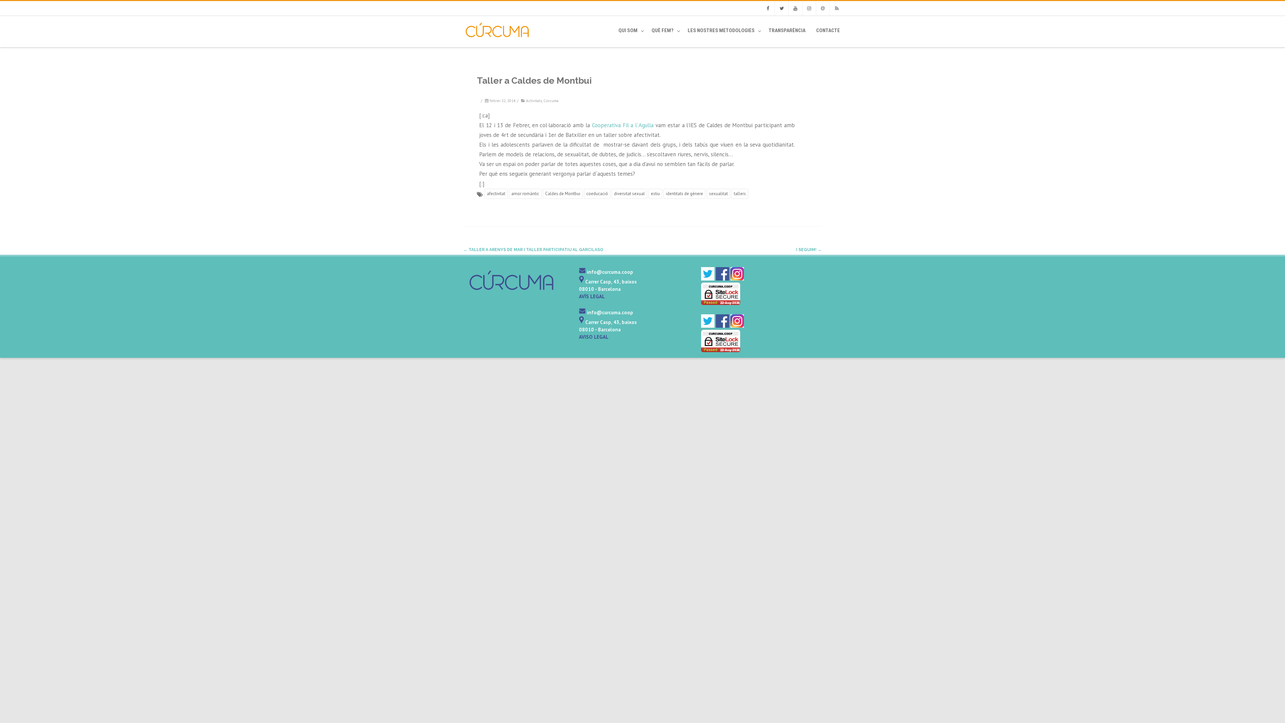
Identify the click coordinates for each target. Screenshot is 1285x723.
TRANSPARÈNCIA (787, 30)
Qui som (627, 30)
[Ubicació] (581, 281)
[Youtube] (795, 8)
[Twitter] (781, 8)
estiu (655, 193)
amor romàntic (525, 193)
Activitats (534, 100)
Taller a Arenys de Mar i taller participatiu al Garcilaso (533, 249)
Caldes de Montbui (562, 193)
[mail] (582, 272)
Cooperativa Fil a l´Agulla (623, 125)
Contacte (828, 30)
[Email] (823, 8)
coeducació (597, 193)
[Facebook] (768, 8)
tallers (740, 193)
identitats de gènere (684, 193)
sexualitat (718, 193)
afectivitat (496, 193)
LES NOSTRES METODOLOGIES (721, 30)
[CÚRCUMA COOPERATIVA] (490, 44)
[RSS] (836, 8)
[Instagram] (809, 8)
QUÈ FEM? (663, 30)
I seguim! (809, 249)
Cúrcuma (551, 100)
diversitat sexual (629, 193)
